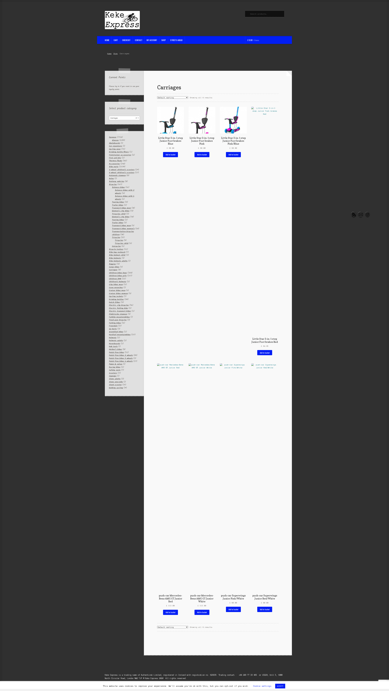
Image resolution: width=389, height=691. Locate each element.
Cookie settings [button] (262, 686)
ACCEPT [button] (280, 686)
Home (107, 40)
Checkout (126, 40)
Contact (138, 40)
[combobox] (124, 118)
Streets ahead (176, 40)
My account (152, 40)
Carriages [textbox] (123, 118)
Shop (163, 40)
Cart (116, 40)
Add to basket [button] (170, 154)
